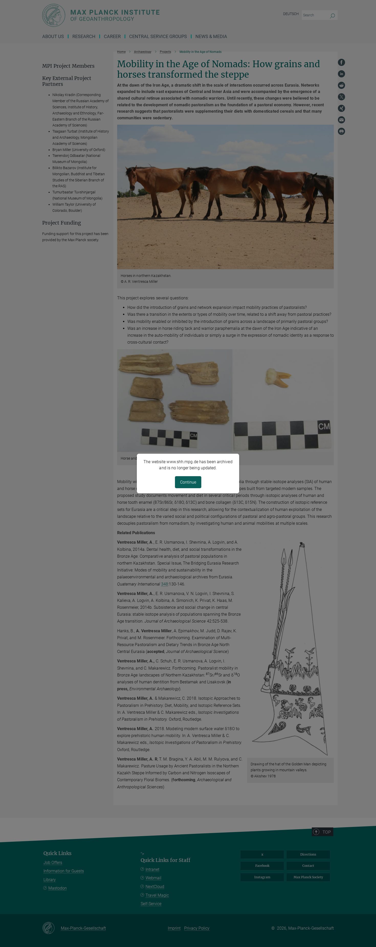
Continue (188, 482)
